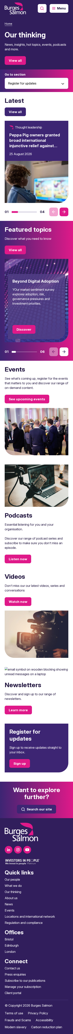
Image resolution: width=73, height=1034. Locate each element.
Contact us (12, 968)
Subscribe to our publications (25, 980)
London (10, 952)
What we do (13, 886)
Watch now (18, 602)
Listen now (18, 559)
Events (9, 910)
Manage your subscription (23, 987)
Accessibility (44, 1020)
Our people (12, 879)
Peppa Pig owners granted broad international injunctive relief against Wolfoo (34, 143)
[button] (15, 212)
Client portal (13, 993)
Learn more (18, 710)
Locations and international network (30, 916)
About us (11, 898)
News (9, 904)
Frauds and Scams (18, 1020)
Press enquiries (15, 974)
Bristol (9, 939)
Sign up (19, 763)
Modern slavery (15, 1027)
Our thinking (13, 892)
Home (8, 23)
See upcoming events (27, 399)
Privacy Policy (38, 1013)
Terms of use (14, 1013)
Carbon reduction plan (46, 1027)
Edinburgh (12, 945)
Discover (24, 329)
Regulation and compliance (24, 923)
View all (15, 61)
